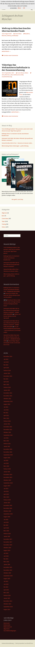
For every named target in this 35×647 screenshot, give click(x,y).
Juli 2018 (6, 519)
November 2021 (8, 429)
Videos (26, 73)
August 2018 (7, 516)
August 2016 (7, 550)
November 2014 (8, 601)
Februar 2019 (7, 500)
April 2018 (6, 528)
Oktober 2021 (7, 432)
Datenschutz (7, 625)
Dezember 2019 (8, 474)
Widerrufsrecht (8, 627)
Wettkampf (15, 35)
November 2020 (8, 452)
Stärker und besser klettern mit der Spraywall (12, 316)
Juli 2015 (6, 581)
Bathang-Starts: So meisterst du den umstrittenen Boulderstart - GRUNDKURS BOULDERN (12, 289)
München (4, 35)
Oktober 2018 (7, 511)
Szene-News (18, 33)
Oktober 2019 (7, 480)
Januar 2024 (7, 373)
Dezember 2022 (8, 393)
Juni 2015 (6, 584)
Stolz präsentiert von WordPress (24, 643)
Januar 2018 (7, 536)
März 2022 (6, 418)
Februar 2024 (7, 370)
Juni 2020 (6, 463)
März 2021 (6, 441)
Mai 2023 (6, 379)
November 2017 (8, 542)
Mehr (19, 8)
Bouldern (27, 33)
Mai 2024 (6, 365)
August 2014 (7, 609)
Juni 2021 (6, 438)
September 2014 (8, 606)
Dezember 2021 (8, 426)
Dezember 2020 (8, 449)
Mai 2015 (6, 587)
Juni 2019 (6, 491)
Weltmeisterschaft (18, 75)
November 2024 (8, 356)
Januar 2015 (7, 598)
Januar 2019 (7, 502)
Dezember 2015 (8, 567)
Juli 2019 (6, 488)
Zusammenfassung (7, 76)
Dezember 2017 (8, 539)
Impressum (7, 623)
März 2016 (6, 561)
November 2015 (8, 570)
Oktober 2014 (7, 604)
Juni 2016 (6, 556)
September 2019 (8, 483)
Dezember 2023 (8, 376)
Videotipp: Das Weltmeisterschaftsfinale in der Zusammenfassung (16, 67)
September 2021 (8, 435)
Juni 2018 (6, 522)
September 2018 (8, 514)
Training (4, 224)
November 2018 (8, 508)
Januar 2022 (7, 424)
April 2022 (6, 415)
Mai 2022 (6, 412)
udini (11, 75)
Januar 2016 (7, 564)
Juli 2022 (6, 407)
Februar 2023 (7, 387)
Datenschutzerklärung (8, 643)
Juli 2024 (6, 359)
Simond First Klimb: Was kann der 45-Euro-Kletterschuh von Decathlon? (12, 295)
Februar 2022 (7, 421)
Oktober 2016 (7, 547)
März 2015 (6, 592)
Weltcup (9, 35)
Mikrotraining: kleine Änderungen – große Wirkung (15, 146)
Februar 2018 (7, 533)
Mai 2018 (6, 525)
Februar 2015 (7, 595)
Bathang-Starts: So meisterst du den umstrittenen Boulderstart (11, 258)
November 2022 (8, 396)
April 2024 (6, 367)
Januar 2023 (7, 390)
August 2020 (7, 457)
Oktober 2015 (7, 573)
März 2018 (6, 531)
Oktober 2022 (7, 398)
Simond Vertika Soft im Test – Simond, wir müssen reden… (17, 143)
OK (24, 8)
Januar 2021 (7, 446)
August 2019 (7, 486)
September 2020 (8, 455)
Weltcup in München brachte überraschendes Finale (16, 29)
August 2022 (7, 404)
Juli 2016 (6, 553)
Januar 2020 (7, 471)
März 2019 (6, 497)
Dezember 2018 (8, 505)
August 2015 (7, 578)
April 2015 (6, 590)
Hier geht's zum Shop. (17, 199)
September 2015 (8, 576)
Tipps (3, 221)
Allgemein (4, 213)
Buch (3, 216)
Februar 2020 (7, 469)
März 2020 (6, 466)
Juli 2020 (6, 460)
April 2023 (6, 382)
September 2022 (8, 401)
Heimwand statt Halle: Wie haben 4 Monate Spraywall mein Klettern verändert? (11, 264)
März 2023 (6, 384)
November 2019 (8, 477)
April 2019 (6, 494)
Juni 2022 (6, 410)
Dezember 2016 (8, 545)
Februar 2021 (7, 443)
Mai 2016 (6, 559)
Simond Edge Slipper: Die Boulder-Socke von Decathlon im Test (12, 342)
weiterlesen (6, 51)
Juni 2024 (6, 362)
